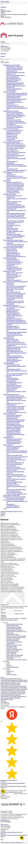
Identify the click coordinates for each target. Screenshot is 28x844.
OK (8, 820)
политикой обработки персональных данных (13, 619)
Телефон (17, 613)
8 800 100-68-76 (5, 46)
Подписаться (4, 798)
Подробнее (3, 820)
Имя (16, 610)
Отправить (3, 616)
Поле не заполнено (5, 796)
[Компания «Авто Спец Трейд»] (14, 29)
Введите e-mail (19, 793)
